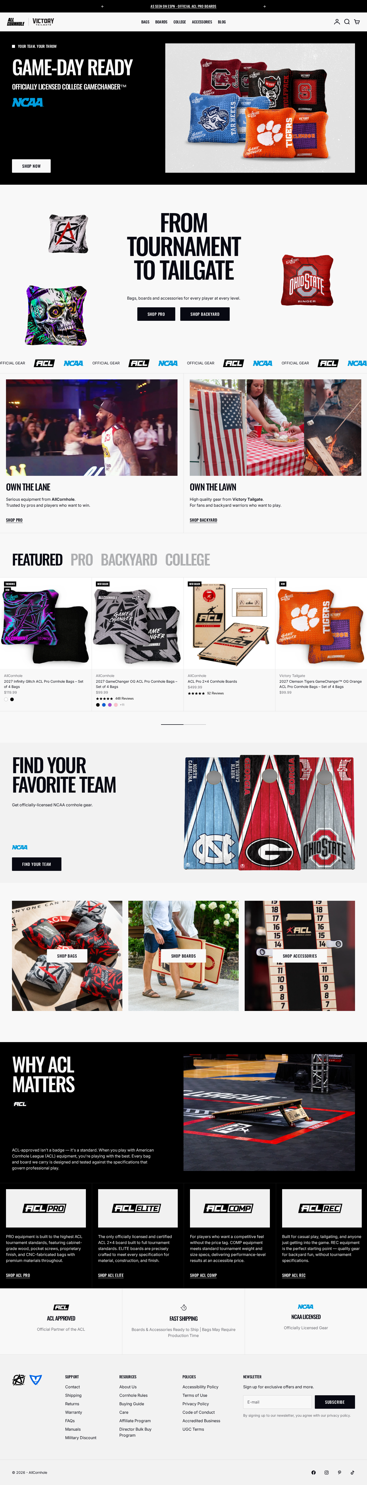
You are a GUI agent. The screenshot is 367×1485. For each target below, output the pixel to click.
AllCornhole (13, 675)
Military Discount (80, 1437)
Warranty (73, 1412)
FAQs (70, 1420)
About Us (128, 1386)
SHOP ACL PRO (18, 1275)
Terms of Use (195, 1395)
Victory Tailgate (292, 675)
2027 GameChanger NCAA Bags (190, 7)
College (180, 21)
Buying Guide (131, 1403)
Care (123, 1412)
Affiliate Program (135, 1420)
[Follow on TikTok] (352, 1472)
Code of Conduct (199, 1412)
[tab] (37, 559)
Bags (145, 21)
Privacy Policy (196, 1403)
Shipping (73, 1395)
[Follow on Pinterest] (339, 1472)
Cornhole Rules (133, 1395)
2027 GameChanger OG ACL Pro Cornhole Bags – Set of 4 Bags (136, 684)
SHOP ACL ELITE (111, 1275)
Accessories (202, 21)
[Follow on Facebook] (313, 1472)
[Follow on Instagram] (326, 1472)
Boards (161, 21)
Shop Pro (14, 520)
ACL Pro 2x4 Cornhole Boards (212, 681)
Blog (222, 21)
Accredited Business (201, 1420)
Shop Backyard (203, 520)
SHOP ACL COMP (203, 1275)
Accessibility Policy (200, 1386)
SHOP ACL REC (294, 1275)
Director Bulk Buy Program (135, 1432)
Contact (72, 1386)
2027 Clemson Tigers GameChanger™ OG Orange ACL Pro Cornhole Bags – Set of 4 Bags (320, 684)
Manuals (73, 1429)
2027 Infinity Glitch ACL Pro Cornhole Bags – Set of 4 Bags (43, 684)
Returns (72, 1403)
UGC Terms (193, 1429)
